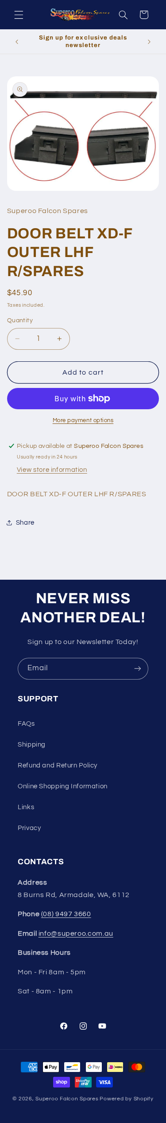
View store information (52, 470)
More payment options (83, 420)
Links (26, 807)
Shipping (32, 744)
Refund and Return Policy (57, 765)
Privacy (29, 828)
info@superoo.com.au (76, 933)
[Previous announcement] (17, 41)
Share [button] (25, 522)
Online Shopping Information (63, 786)
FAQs (26, 723)
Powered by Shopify (126, 1098)
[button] (18, 14)
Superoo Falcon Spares (66, 1098)
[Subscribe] (137, 669)
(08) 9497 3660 (66, 913)
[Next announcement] (149, 41)
